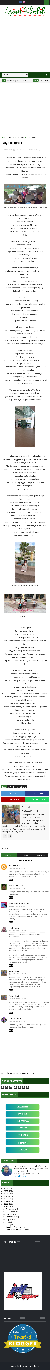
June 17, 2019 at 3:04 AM (18, 906)
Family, (29, 150)
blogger (8, 855)
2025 (6, 1191)
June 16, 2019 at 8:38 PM (18, 868)
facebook (41, 855)
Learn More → (20, 1176)
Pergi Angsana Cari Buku (11, 80)
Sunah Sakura (15, 1018)
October (9, 1214)
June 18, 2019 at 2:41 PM (18, 1021)
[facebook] (20, 2)
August (9, 1219)
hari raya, (36, 150)
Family (28, 80)
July (7, 1222)
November (10, 1211)
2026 (6, 1188)
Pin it (16, 800)
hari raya (20, 137)
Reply (11, 880)
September (11, 1217)
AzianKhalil (14, 971)
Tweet (17, 793)
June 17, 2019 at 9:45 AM (18, 999)
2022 (6, 1199)
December (10, 1209)
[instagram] (24, 2)
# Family (11, 787)
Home (4, 137)
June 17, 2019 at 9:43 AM (18, 974)
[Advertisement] (25, 45)
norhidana (14, 928)
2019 (6, 1206)
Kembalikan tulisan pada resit (18, 1229)
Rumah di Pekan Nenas (15, 1227)
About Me (9, 1160)
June (8, 1224)
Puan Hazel (14, 865)
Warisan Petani (16, 885)
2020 (6, 1204)
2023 (6, 1196)
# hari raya (21, 787)
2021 (6, 1201)
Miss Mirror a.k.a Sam (19, 903)
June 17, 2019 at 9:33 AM (18, 931)
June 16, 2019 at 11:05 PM (18, 888)
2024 (6, 1193)
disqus (25, 855)
